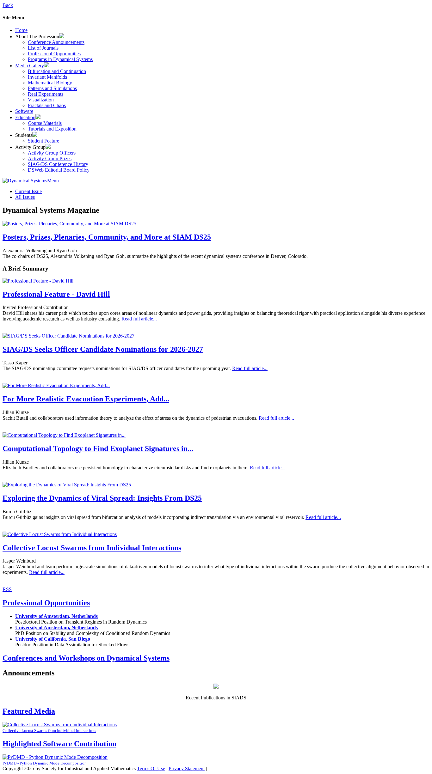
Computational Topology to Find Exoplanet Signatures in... (98, 448)
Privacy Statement (187, 768)
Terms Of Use (151, 768)
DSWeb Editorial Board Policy (58, 170)
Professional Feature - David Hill (56, 294)
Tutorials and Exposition (52, 128)
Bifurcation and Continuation (57, 71)
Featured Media (29, 711)
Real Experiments (45, 94)
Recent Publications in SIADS (216, 697)
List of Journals (43, 48)
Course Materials (45, 123)
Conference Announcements (56, 42)
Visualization (41, 99)
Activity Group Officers (52, 152)
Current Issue (28, 191)
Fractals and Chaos (47, 105)
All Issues (25, 197)
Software (24, 111)
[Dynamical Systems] (25, 180)
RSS (7, 589)
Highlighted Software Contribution (59, 744)
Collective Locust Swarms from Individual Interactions (92, 548)
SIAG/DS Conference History (58, 164)
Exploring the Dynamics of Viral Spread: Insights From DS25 (102, 498)
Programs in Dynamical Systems (60, 59)
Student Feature (43, 140)
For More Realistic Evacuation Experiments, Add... (86, 399)
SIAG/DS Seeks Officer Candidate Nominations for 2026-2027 (103, 349)
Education (25, 117)
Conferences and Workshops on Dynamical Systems (86, 658)
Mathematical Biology (50, 82)
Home (21, 30)
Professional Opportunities (54, 53)
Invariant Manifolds (47, 77)
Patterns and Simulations (52, 88)
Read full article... (139, 318)
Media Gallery (29, 65)
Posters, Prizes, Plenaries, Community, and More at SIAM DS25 (107, 237)
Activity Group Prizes (49, 158)
